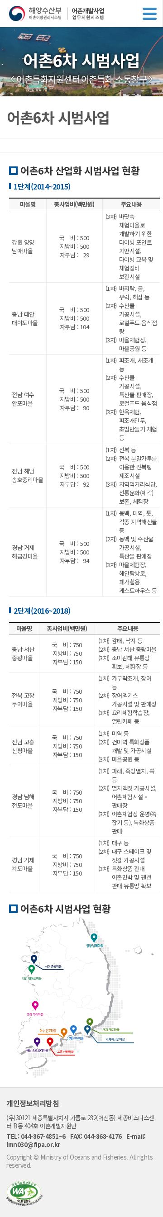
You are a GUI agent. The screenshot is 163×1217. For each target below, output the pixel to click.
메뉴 (149, 13)
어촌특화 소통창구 (114, 79)
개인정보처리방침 (32, 1103)
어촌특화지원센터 (48, 79)
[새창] (24, 1203)
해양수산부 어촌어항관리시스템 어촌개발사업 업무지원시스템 (86, 13)
